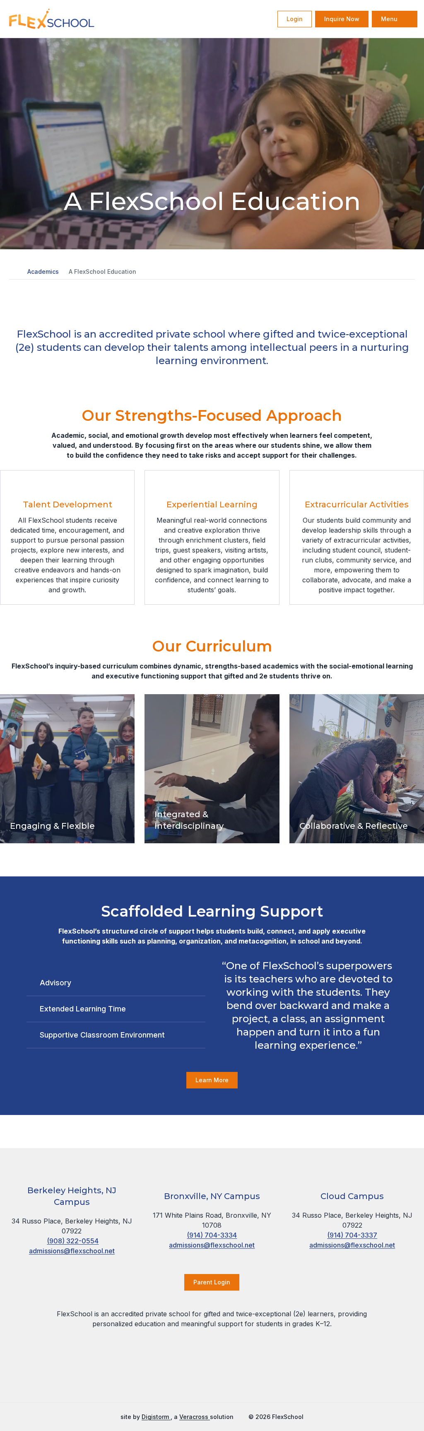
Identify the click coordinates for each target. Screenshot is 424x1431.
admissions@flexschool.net (72, 1251)
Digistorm (156, 1416)
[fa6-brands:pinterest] (222, 1378)
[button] (13, 272)
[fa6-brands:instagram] (201, 1378)
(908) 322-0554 (73, 1241)
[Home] (37, 19)
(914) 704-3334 (212, 1235)
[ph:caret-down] (199, 983)
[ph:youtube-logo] (243, 1378)
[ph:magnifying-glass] (266, 19)
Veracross (194, 1416)
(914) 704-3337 (352, 1235)
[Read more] (181, 1378)
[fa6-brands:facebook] (181, 1378)
